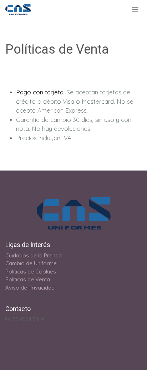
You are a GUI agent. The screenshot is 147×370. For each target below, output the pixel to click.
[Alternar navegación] (135, 9)
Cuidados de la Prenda (33, 255)
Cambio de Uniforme (31, 263)
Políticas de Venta (27, 279)
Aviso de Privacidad (30, 287)
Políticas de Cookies (30, 271)
